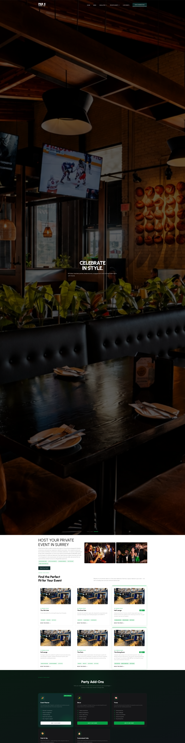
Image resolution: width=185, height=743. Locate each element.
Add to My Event (56, 723)
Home (88, 5)
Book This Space (44, 623)
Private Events (114, 5)
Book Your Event (44, 568)
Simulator (102, 5)
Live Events (126, 5)
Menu (94, 5)
